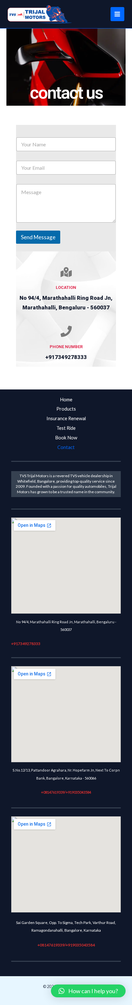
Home (66, 399)
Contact (66, 447)
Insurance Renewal (66, 418)
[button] (88, 991)
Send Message (38, 237)
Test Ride (66, 428)
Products (66, 409)
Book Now (66, 437)
